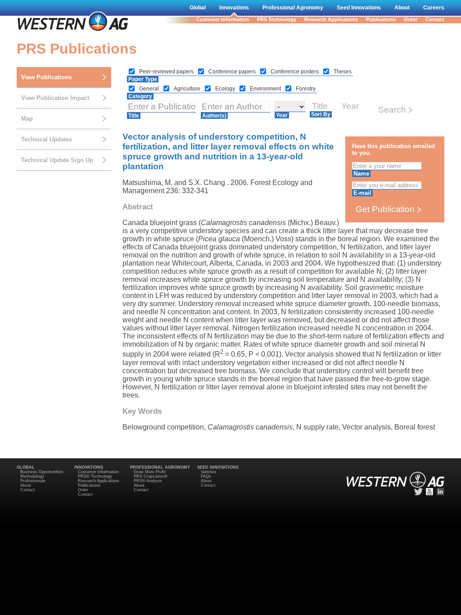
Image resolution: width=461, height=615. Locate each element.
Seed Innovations (359, 8)
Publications (381, 19)
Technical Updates (46, 139)
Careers (433, 8)
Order (410, 19)
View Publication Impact (55, 98)
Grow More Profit (150, 472)
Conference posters (295, 71)
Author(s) (214, 116)
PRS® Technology (95, 476)
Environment (266, 89)
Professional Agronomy (292, 8)
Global (198, 8)
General (149, 89)
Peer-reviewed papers (167, 71)
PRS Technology (276, 19)
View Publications (46, 77)
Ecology (225, 89)
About (402, 8)
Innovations (234, 8)
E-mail (362, 193)
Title (133, 116)
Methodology (32, 476)
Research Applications (331, 19)
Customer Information (222, 19)
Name (361, 173)
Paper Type (142, 79)
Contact (434, 19)
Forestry (306, 89)
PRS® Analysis (148, 481)
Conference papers (232, 71)
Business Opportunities (41, 472)
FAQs (206, 476)
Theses (343, 71)
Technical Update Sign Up (57, 160)
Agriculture (188, 89)
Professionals (32, 481)
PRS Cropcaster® (150, 476)
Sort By (320, 114)
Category (140, 96)
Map (27, 118)
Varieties (209, 472)
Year (282, 115)
